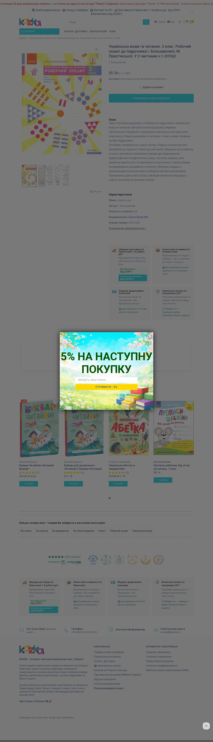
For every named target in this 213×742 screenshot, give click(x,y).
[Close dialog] (149, 336)
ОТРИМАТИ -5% (106, 386)
